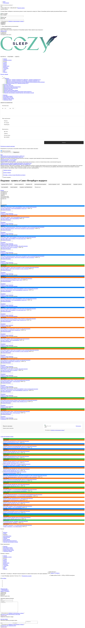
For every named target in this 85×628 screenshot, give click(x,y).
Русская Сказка (7, 135)
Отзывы (5, 62)
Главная (5, 58)
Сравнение (10, 213)
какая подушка (13, 187)
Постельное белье (7, 535)
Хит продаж (6, 122)
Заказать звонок (21, 7)
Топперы (5, 538)
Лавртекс (6, 133)
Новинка (6, 120)
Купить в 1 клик (4, 213)
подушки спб (29, 184)
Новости (5, 72)
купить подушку (19, 184)
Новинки (5, 95)
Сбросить (64, 142)
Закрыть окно (4, 31)
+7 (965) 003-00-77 (5, 590)
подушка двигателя (66, 184)
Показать (21, 142)
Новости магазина (6, 151)
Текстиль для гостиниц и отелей (10, 541)
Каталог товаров (4, 74)
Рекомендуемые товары (8, 98)
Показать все (38, 187)
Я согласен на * (55, 430)
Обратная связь (4, 588)
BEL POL (6, 131)
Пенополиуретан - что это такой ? (8, 160)
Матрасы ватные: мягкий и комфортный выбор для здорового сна (15, 164)
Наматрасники (6, 537)
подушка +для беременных (26, 187)
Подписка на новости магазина (8, 146)
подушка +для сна (78, 184)
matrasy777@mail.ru (55, 573)
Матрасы (5, 532)
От (2, 108)
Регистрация (6, 2)
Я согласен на (13, 21)
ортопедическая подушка (40, 184)
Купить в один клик (15, 614)
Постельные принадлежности (10, 540)
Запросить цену (12, 625)
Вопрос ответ (6, 66)
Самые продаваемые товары (7, 436)
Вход (4, 1)
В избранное (3, 214)
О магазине (5, 68)
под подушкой (4, 187)
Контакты (5, 67)
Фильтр (2, 190)
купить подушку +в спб (54, 184)
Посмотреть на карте (26, 575)
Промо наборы (6, 539)
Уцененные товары (7, 99)
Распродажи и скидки (8, 97)
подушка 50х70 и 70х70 (6, 184)
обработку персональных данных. (16, 21)
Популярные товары (7, 96)
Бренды (5, 63)
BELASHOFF (6, 137)
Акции (4, 69)
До (10, 108)
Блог (4, 70)
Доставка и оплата (7, 60)
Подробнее (3, 212)
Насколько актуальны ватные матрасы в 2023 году (12, 157)
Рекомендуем (6, 124)
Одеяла (4, 533)
